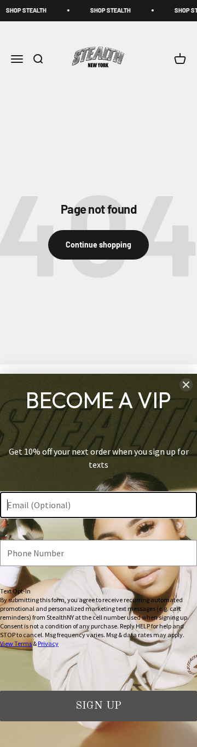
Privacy (48, 643)
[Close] (186, 384)
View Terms (16, 643)
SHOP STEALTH (21, 10)
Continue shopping (98, 244)
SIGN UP (98, 706)
